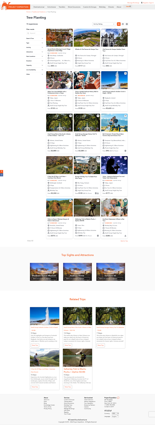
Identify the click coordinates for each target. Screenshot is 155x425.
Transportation (68, 401)
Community (87, 409)
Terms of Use (47, 407)
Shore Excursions (74, 7)
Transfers (62, 7)
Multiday (102, 7)
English (114, 416)
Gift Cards (67, 410)
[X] (107, 410)
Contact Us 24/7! (109, 407)
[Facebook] (105, 410)
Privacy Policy (48, 409)
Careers (86, 407)
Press (45, 401)
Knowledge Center (49, 405)
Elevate (111, 7)
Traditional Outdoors (39, 12)
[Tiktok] (110, 410)
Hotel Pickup (67, 407)
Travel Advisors (88, 400)
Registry (66, 412)
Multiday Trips (68, 405)
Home (29, 12)
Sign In (151, 3)
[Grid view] (119, 24)
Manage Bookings (69, 409)
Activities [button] (50, 7)
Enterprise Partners (89, 405)
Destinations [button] (38, 7)
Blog (45, 403)
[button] (1, 171)
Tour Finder (67, 414)
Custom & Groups (89, 7)
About (119, 7)
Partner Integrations (89, 401)
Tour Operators (88, 403)
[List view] (127, 24)
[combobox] (115, 416)
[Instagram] (109, 410)
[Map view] (123, 24)
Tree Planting (51, 12)
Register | (146, 3)
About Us (46, 400)
